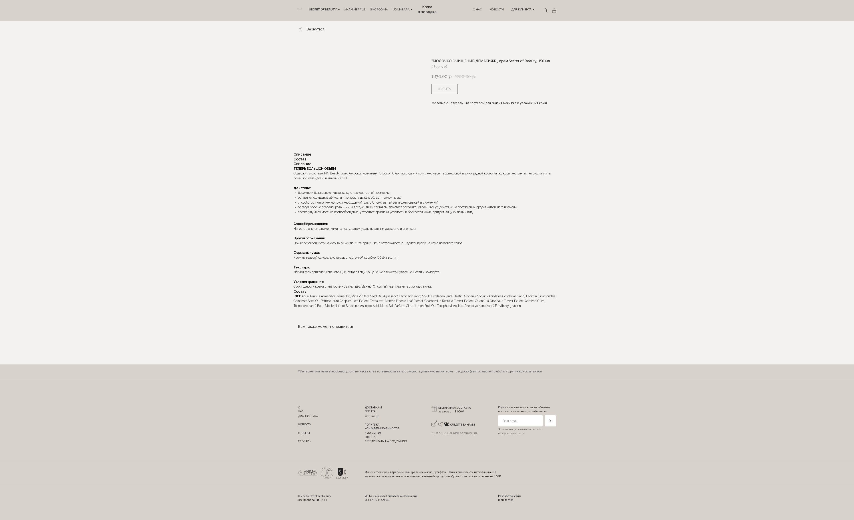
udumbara (401, 9)
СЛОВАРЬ (304, 441)
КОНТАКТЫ (372, 416)
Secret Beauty (323, 9)
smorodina (379, 9)
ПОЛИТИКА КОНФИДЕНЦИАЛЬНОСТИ (382, 426)
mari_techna (506, 500)
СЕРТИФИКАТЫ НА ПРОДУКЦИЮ (386, 441)
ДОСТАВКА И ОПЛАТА (373, 409)
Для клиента (522, 9)
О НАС (301, 409)
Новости (497, 9)
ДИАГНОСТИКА (308, 416)
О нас (477, 9)
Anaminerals (354, 9)
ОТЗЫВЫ (304, 433)
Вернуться (315, 29)
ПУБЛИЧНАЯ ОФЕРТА (373, 435)
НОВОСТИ (305, 424)
